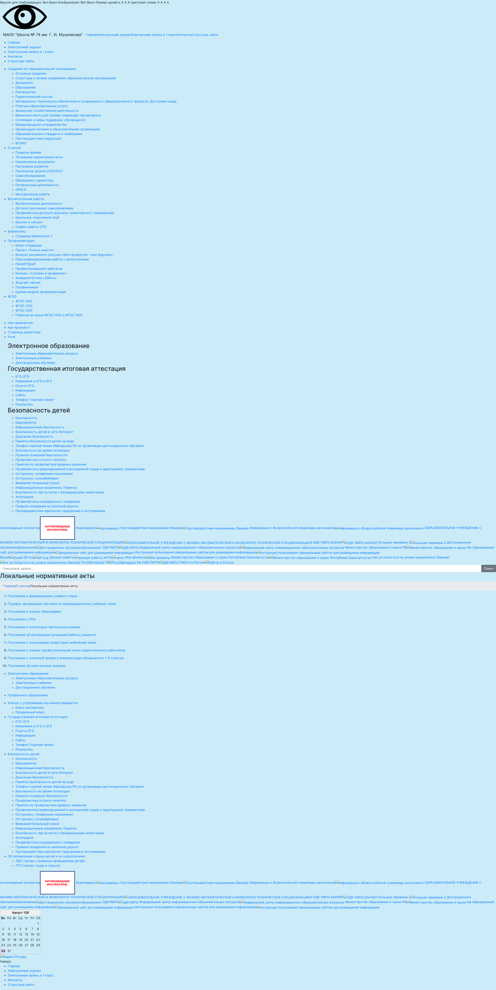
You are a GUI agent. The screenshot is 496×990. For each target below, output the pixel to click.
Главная (92, 35)
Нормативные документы (35, 162)
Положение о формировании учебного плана (42, 596)
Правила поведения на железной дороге (47, 506)
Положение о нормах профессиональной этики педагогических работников (66, 650)
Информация (25, 390)
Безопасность (26, 418)
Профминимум (27, 287)
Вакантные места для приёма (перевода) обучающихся (58, 115)
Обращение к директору (34, 180)
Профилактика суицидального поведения (48, 501)
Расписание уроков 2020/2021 (39, 171)
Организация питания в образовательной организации (58, 129)
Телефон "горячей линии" (35, 400)
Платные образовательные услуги (42, 106)
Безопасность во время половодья (43, 450)
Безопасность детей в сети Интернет (44, 432)
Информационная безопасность (40, 427)
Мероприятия (26, 422)
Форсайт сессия (28, 282)
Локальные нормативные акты (39, 157)
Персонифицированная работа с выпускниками (52, 259)
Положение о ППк (22, 619)
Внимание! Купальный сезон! (37, 483)
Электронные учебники (33, 358)
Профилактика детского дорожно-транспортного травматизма (65, 213)
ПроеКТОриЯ (26, 264)
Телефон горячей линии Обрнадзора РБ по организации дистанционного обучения (80, 446)
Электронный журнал (114, 35)
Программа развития (32, 166)
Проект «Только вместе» (35, 250)
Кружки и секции (29, 222)
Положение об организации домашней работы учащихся (52, 635)
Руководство (26, 92)
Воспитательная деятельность (39, 203)
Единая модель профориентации (41, 292)
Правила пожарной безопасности (41, 455)
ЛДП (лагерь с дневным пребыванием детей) (50, 861)
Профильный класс (30, 712)
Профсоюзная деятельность (37, 185)
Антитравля (24, 497)
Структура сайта (205, 35)
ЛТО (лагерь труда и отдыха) (38, 865)
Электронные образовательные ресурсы (47, 353)
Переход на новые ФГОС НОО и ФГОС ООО (49, 315)
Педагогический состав (34, 97)
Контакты (184, 35)
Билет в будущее (29, 245)
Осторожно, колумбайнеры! (37, 478)
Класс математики (30, 707)
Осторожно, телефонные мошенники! (44, 474)
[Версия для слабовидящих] (25, 17)
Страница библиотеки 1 (34, 236)
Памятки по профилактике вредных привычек (51, 464)
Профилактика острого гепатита (41, 460)
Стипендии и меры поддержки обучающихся (50, 120)
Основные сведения (31, 73)
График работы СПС (31, 227)
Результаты (24, 404)
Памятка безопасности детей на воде (45, 441)
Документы (24, 83)
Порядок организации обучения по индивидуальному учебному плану (62, 604)
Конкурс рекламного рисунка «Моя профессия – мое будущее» (64, 255)
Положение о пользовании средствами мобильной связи (52, 642)
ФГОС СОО (24, 306)
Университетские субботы (36, 278)
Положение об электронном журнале (36, 666)
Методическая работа (33, 194)
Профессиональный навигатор (39, 268)
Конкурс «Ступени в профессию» (41, 273)
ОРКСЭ (21, 189)
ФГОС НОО (24, 310)
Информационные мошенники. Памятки (46, 487)
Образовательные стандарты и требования (49, 134)
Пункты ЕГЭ (25, 386)
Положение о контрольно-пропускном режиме (44, 627)
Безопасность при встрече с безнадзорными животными (60, 492)
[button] (488, 568)
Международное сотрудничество (41, 124)
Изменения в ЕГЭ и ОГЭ (34, 381)
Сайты (20, 395)
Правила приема (28, 152)
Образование (26, 87)
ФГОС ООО (24, 301)
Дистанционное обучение (35, 363)
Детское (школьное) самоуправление (44, 208)
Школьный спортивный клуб (37, 217)
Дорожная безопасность (34, 436)
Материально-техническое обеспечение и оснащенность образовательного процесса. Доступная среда (96, 101)
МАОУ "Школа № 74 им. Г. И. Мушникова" (43, 34)
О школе (22, 586)
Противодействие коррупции (38, 138)
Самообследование (31, 176)
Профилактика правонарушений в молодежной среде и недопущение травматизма (80, 469)
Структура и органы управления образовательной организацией (66, 78)
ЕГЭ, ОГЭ (22, 376)
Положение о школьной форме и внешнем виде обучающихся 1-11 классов (65, 658)
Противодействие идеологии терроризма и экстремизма (60, 511)
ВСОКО (21, 143)
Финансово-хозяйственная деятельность (47, 110)
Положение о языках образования (34, 611)
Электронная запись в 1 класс (154, 35)
